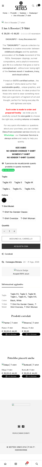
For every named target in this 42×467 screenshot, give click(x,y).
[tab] (12, 284)
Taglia (5, 176)
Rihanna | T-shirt (28, 328)
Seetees (23, 13)
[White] (10, 200)
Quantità (5, 225)
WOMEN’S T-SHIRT (21, 154)
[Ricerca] (33, 6)
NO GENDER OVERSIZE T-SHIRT (21, 151)
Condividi (9, 254)
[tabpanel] (21, 300)
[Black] (4, 200)
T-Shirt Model (8, 206)
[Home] (5, 464)
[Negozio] (15, 464)
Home (5, 13)
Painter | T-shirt (7, 328)
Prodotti (13, 13)
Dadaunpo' (33, 13)
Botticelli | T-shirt (28, 370)
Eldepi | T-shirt (7, 370)
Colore (5, 195)
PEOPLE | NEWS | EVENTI (21, 433)
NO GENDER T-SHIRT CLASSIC (21, 157)
